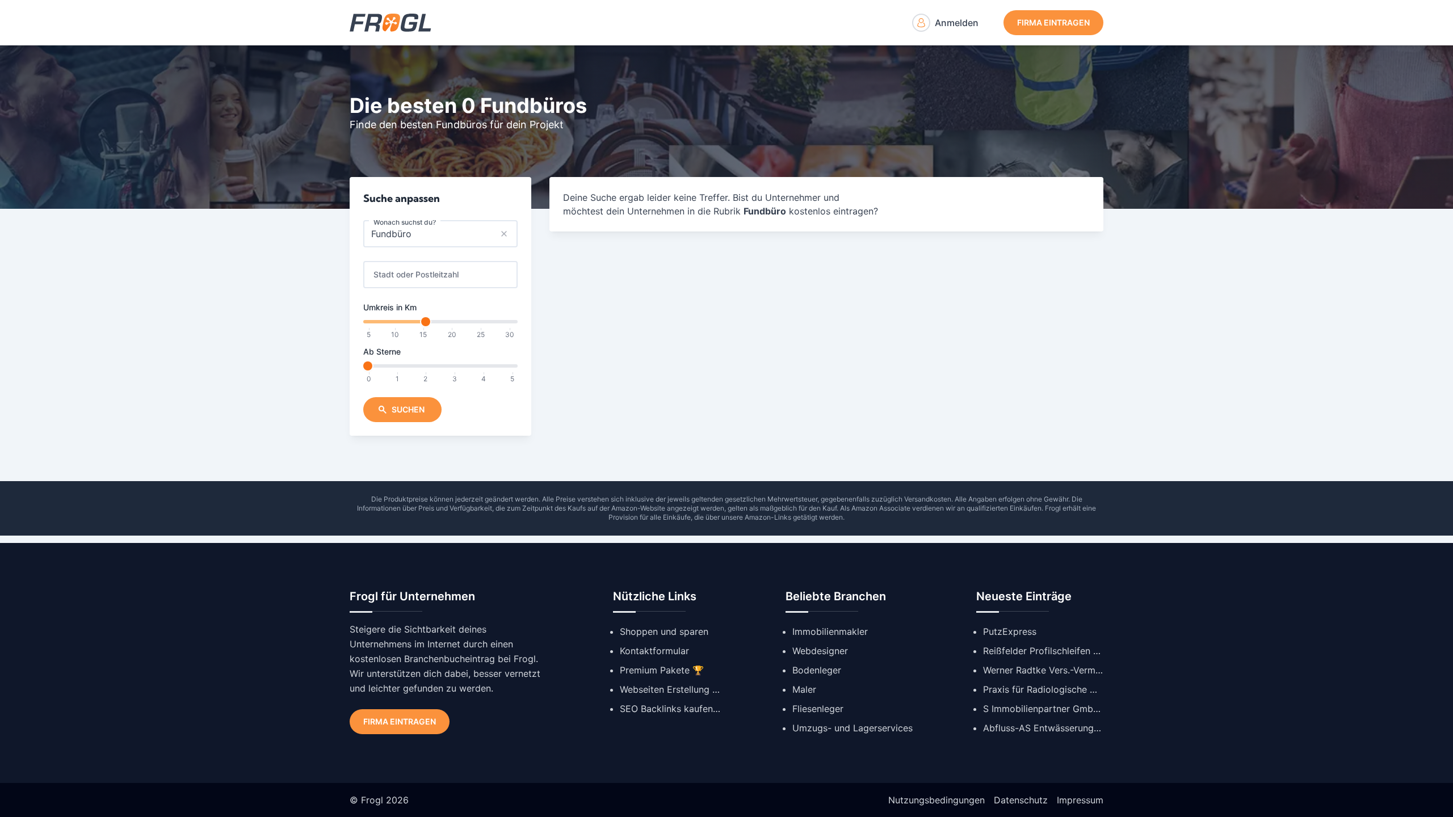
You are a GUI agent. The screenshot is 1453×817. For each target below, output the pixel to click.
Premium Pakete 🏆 (662, 670)
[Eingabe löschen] (504, 234)
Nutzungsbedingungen (936, 800)
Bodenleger (816, 670)
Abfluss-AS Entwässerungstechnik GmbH (1043, 728)
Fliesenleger (817, 708)
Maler (804, 689)
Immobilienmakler (830, 631)
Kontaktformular (654, 650)
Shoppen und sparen (664, 631)
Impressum (1080, 800)
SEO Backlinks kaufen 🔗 (671, 708)
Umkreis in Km (390, 307)
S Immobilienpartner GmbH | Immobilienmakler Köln (1043, 708)
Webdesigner (820, 650)
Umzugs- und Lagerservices (852, 728)
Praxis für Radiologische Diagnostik (1043, 689)
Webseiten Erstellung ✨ (671, 689)
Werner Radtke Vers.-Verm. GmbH (1043, 670)
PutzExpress (1009, 631)
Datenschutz (1021, 800)
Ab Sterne (382, 351)
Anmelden (957, 22)
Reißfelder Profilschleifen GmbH (1043, 650)
